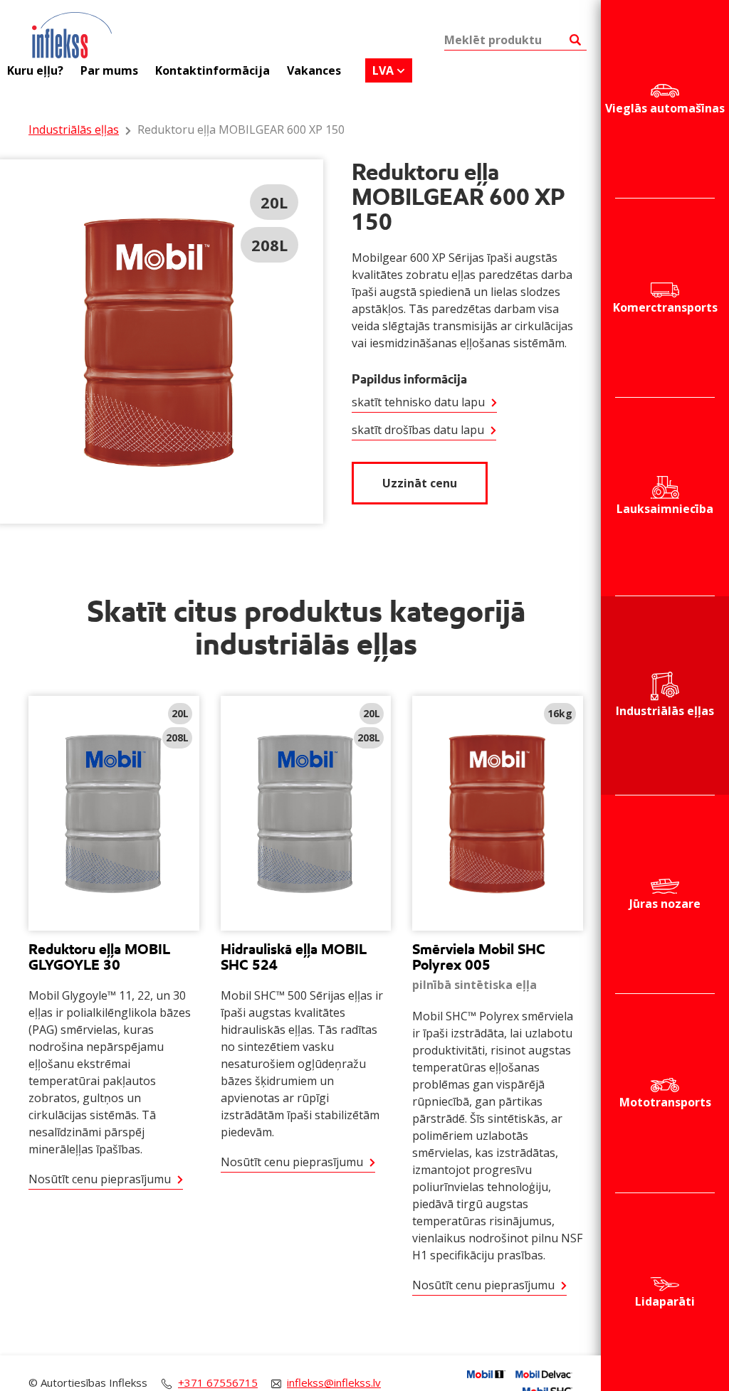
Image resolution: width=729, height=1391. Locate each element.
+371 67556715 (218, 1382)
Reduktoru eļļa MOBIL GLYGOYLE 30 (99, 957)
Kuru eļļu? (35, 70)
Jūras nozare (665, 903)
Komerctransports (665, 307)
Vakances (314, 70)
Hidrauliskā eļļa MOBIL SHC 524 (294, 957)
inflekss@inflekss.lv (334, 1382)
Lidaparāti (665, 1301)
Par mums (109, 70)
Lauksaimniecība (665, 509)
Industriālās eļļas (665, 711)
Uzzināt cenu (419, 483)
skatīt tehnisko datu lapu (418, 402)
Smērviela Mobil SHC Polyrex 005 (478, 957)
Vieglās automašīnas (665, 108)
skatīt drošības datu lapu (418, 430)
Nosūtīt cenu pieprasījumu (99, 1179)
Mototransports (665, 1102)
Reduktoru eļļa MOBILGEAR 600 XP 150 (241, 129)
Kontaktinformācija (212, 70)
